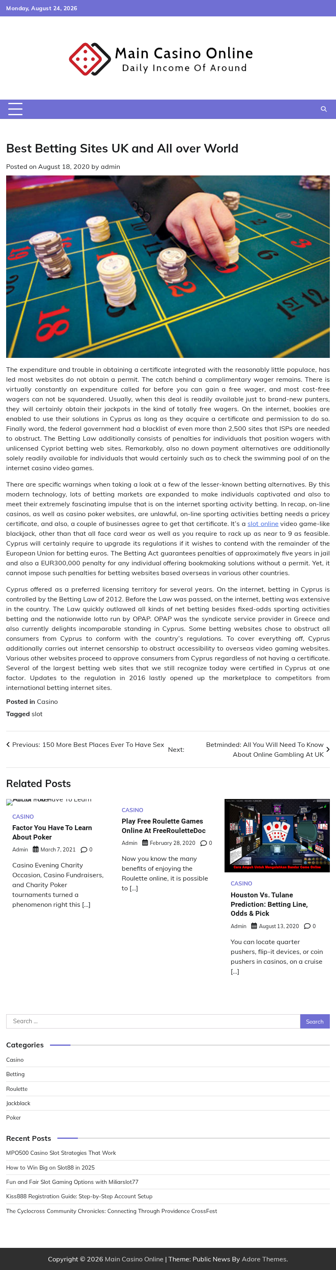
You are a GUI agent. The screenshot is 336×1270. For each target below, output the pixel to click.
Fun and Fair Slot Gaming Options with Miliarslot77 (72, 1181)
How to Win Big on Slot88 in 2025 (50, 1167)
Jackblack (18, 1102)
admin (110, 166)
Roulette (16, 1088)
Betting (15, 1073)
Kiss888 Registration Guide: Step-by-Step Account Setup (79, 1196)
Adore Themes (264, 1259)
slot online (263, 523)
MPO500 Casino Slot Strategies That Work (61, 1152)
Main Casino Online (134, 1259)
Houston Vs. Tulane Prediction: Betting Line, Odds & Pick (269, 904)
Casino (47, 701)
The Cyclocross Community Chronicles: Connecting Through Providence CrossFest (111, 1210)
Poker (13, 1117)
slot (37, 714)
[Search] (324, 109)
